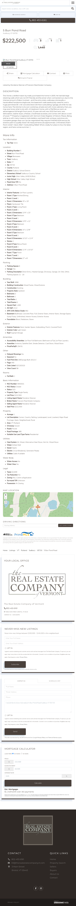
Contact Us (7, 614)
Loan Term (8, 753)
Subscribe (15, 664)
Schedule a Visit (54, 681)
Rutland (24, 550)
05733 (39, 550)
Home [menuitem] (53, 859)
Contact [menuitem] (54, 877)
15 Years (25, 753)
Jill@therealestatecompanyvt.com (28, 863)
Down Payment (10, 765)
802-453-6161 (39, 20)
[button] (72, 8)
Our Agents (16, 614)
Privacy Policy (23, 657)
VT (18, 550)
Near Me (57, 14)
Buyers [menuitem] (53, 870)
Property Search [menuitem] (58, 863)
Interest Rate (9, 773)
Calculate (38, 783)
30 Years (17, 753)
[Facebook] (36, 888)
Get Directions (65, 525)
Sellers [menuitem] (53, 866)
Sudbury (32, 550)
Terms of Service (53, 737)
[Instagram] (41, 888)
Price (6, 758)
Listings (12, 550)
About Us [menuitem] (54, 874)
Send (15, 731)
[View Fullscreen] (5, 502)
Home (5, 550)
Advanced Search (19, 14)
